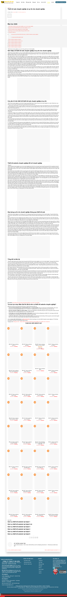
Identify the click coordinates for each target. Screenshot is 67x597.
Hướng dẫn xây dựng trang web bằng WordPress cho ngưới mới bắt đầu (25, 302)
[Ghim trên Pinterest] (35, 537)
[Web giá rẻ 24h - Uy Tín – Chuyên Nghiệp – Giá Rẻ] (7, 2)
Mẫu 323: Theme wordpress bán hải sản (53, 371)
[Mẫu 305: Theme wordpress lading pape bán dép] (27, 486)
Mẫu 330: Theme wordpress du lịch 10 (14, 345)
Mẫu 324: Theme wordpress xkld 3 (40, 369)
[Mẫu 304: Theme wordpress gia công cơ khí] (40, 482)
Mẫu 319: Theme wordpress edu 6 (53, 395)
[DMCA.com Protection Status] (56, 567)
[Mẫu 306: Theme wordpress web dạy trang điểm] (13, 484)
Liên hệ (52, 2)
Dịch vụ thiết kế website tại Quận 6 (19, 534)
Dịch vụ (38, 2)
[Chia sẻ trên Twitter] (32, 537)
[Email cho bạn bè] (33, 537)
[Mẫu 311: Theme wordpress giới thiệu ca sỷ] (53, 437)
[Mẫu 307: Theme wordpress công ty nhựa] (53, 459)
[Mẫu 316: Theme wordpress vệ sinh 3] (40, 416)
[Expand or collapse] (9, 20)
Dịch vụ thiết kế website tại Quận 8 (14, 550)
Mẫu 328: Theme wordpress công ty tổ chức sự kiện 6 (40, 345)
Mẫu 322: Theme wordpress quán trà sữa (14, 395)
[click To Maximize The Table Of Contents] (9, 16)
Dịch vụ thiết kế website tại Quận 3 (19, 526)
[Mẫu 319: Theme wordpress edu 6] (53, 388)
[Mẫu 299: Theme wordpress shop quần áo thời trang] (53, 509)
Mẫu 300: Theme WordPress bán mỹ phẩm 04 (40, 515)
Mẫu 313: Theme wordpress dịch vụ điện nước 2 (27, 442)
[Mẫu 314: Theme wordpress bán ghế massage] (13, 440)
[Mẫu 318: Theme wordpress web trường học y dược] (13, 413)
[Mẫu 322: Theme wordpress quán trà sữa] (13, 390)
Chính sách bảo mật (27, 562)
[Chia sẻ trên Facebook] (30, 537)
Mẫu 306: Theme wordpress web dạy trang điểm (14, 491)
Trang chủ (18, 2)
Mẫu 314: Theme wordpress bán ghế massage (14, 442)
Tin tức (48, 2)
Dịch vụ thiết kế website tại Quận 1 (19, 522)
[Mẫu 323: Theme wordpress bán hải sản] (53, 366)
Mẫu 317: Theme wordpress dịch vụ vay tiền (27, 419)
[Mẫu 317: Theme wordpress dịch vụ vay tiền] (27, 410)
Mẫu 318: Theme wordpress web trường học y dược (14, 419)
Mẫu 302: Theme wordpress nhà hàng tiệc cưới (14, 515)
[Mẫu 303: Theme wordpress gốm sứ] (53, 483)
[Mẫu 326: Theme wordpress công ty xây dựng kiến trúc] (13, 361)
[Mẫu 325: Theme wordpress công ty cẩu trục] (27, 361)
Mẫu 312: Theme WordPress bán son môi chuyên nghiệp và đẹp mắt (40, 442)
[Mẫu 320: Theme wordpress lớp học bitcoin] (40, 393)
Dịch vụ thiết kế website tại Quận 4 (19, 529)
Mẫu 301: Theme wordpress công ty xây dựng (27, 515)
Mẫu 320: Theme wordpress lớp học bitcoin (40, 395)
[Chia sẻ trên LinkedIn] (37, 537)
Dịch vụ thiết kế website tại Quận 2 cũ (20, 524)
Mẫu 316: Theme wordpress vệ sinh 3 (40, 419)
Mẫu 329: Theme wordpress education (27, 345)
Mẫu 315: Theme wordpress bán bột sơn (53, 419)
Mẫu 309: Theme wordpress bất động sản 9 (27, 467)
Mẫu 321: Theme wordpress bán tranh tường (27, 395)
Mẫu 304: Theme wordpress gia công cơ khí (40, 491)
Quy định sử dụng (27, 560)
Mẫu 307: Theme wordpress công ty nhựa (53, 467)
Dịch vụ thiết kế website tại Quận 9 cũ (52, 550)
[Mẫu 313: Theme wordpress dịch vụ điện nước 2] (27, 436)
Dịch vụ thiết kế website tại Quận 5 (19, 531)
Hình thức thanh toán (28, 564)
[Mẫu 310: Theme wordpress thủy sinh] (13, 462)
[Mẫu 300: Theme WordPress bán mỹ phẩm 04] (40, 509)
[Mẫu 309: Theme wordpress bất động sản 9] (27, 460)
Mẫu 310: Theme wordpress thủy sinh (14, 467)
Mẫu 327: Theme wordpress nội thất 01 (53, 345)
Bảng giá (34, 2)
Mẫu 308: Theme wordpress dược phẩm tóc (40, 467)
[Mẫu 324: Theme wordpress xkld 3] (40, 359)
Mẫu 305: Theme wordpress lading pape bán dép (27, 491)
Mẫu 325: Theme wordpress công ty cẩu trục (27, 371)
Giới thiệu (22, 2)
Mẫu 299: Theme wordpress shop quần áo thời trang (53, 515)
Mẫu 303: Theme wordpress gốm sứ (53, 491)
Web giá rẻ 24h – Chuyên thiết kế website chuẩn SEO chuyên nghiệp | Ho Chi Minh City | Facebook (31, 321)
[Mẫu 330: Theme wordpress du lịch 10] (13, 338)
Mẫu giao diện (28, 2)
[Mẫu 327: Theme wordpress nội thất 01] (53, 339)
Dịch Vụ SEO (43, 2)
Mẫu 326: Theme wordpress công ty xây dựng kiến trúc (14, 371)
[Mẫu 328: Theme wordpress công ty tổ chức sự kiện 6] (40, 339)
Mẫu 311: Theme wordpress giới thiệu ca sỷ (53, 442)
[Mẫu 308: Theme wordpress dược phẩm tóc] (40, 459)
